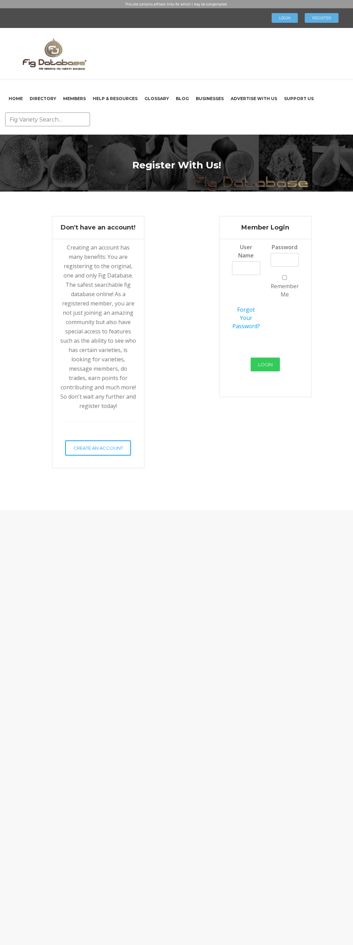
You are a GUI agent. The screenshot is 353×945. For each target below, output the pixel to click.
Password (284, 247)
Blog (182, 98)
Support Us (299, 98)
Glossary (156, 98)
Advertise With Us (254, 98)
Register (321, 18)
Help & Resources (115, 98)
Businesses (210, 98)
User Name (246, 251)
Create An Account (98, 448)
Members (74, 98)
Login (285, 18)
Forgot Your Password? (246, 318)
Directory (43, 98)
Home (16, 98)
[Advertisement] (226, 51)
